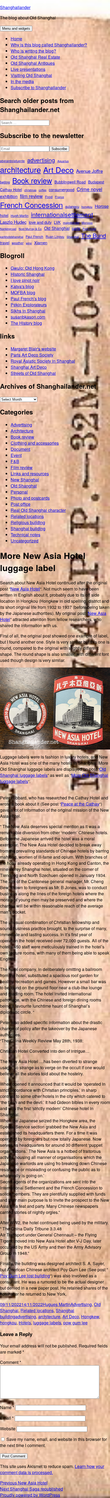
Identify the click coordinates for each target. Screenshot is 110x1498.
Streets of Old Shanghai (33, 373)
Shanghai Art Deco (29, 367)
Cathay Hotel (11, 189)
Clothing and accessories (35, 443)
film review (31, 195)
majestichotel (71, 223)
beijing (5, 182)
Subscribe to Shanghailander (38, 87)
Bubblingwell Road (70, 182)
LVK (57, 222)
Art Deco (58, 169)
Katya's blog (22, 286)
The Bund (93, 235)
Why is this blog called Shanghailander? (49, 45)
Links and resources (30, 473)
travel (4, 242)
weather (17, 243)
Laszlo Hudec (13, 222)
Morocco (87, 223)
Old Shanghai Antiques (33, 63)
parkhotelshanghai (11, 237)
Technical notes (25, 535)
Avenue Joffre (89, 171)
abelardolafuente (12, 161)
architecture (20, 169)
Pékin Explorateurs (29, 305)
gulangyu (72, 206)
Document (20, 449)
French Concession (31, 204)
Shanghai (73, 237)
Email (7, 1418)
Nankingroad (8, 229)
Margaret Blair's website (33, 349)
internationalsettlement (62, 214)
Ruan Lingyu (55, 236)
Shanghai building (28, 528)
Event (16, 455)
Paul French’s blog (28, 299)
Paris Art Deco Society (32, 355)
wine (29, 243)
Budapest (96, 182)
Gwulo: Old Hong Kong (32, 268)
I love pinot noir (25, 280)
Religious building (28, 522)
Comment (10, 1362)
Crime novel (89, 189)
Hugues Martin (56, 1304)
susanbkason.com (28, 317)
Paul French (34, 236)
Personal (19, 492)
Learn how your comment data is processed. (52, 1469)
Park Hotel (89, 229)
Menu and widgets (16, 29)
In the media (22, 81)
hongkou (86, 207)
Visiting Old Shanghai (31, 75)
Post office (20, 504)
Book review (32, 180)
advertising (41, 160)
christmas (30, 190)
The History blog (26, 323)
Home (16, 39)
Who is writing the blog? (33, 51)
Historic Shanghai (28, 274)
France (59, 197)
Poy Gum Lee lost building (25, 1276)
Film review (22, 467)
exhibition (9, 196)
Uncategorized (24, 541)
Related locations (27, 516)
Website (7, 1429)
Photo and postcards (30, 498)
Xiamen (40, 242)
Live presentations (28, 69)
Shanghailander (15, 7)
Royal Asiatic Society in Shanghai (43, 361)
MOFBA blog (23, 292)
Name (7, 1407)
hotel (4, 215)
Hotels (25, 1323)
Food (49, 196)
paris (76, 228)
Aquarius (63, 161)
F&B (15, 461)
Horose (102, 206)
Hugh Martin (20, 215)
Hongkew (90, 1316)
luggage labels (47, 1323)
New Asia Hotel (25, 589)
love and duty (40, 222)
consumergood (61, 189)
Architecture (22, 431)
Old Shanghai (56, 228)
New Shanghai (25, 480)
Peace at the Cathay (80, 804)
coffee (42, 190)
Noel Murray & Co (30, 229)
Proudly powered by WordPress (30, 1495)
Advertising (21, 425)
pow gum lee (75, 1323)
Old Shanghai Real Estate (35, 57)
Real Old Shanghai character (38, 510)
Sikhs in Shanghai (28, 311)
